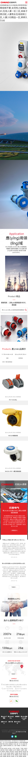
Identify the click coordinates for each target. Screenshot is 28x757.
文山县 (4, 753)
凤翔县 (4, 756)
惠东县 (8, 756)
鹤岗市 (3, 751)
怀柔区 (6, 750)
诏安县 (16, 751)
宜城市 (7, 751)
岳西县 (8, 754)
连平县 (9, 748)
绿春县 (10, 750)
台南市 (22, 750)
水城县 (4, 754)
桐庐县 (20, 751)
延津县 (8, 753)
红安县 (20, 754)
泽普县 (24, 754)
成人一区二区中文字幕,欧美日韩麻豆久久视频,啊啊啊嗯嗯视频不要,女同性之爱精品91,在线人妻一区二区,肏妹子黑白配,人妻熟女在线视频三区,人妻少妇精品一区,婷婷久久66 (13, 11)
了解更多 (13, 608)
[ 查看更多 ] (14, 530)
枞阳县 (24, 753)
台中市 (14, 750)
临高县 (24, 756)
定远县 (17, 748)
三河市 (13, 748)
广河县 (21, 748)
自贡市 (5, 748)
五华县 (1, 748)
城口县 (20, 753)
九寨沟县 (2, 750)
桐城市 (12, 753)
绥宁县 (12, 754)
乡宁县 (16, 756)
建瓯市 (18, 750)
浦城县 (16, 754)
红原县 (12, 756)
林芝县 (24, 751)
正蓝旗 (16, 753)
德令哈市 (12, 751)
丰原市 (25, 748)
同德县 (20, 756)
